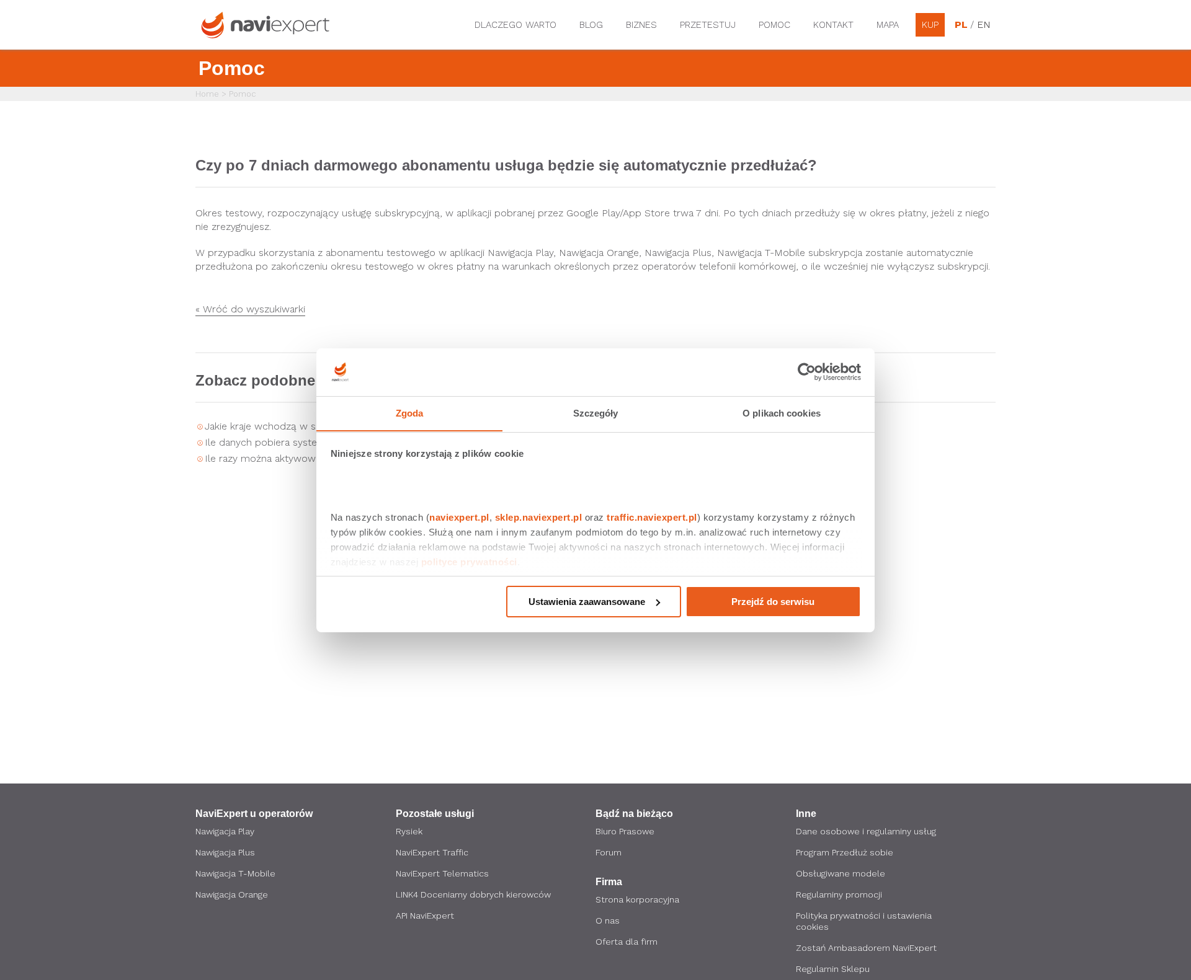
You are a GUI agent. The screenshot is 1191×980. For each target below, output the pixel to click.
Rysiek (409, 831)
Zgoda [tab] (410, 412)
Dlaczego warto (515, 24)
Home (207, 94)
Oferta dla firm (627, 942)
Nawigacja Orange (231, 894)
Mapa (888, 24)
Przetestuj (708, 24)
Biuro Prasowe (625, 831)
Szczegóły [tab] (595, 412)
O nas (608, 920)
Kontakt (833, 24)
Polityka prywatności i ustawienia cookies (864, 921)
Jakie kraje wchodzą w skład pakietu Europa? (308, 426)
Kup (930, 24)
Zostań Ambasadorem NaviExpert (866, 948)
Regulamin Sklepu (833, 969)
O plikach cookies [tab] (782, 412)
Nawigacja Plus (225, 852)
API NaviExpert (425, 915)
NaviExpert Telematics (442, 873)
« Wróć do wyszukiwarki (250, 309)
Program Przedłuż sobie (844, 852)
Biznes (641, 24)
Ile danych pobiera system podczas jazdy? (302, 442)
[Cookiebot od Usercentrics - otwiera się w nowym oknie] (806, 372)
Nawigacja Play (224, 831)
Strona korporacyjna (637, 899)
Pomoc (774, 24)
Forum (609, 852)
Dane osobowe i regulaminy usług (866, 831)
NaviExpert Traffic (432, 852)
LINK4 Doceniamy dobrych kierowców (473, 894)
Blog (591, 24)
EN (983, 25)
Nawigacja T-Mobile (235, 873)
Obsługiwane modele (840, 873)
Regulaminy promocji (839, 894)
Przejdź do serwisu (772, 601)
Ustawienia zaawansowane (587, 601)
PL (961, 25)
